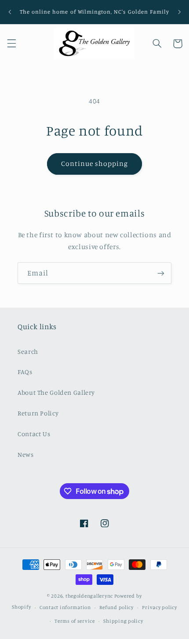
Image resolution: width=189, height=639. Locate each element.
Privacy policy (159, 607)
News (26, 454)
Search (28, 351)
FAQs (25, 371)
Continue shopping (94, 163)
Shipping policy (123, 621)
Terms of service (75, 621)
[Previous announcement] (9, 12)
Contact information (65, 607)
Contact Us (34, 433)
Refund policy (116, 607)
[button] (11, 43)
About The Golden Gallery (56, 392)
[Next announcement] (179, 12)
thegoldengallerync (89, 596)
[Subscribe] (161, 273)
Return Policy (38, 413)
